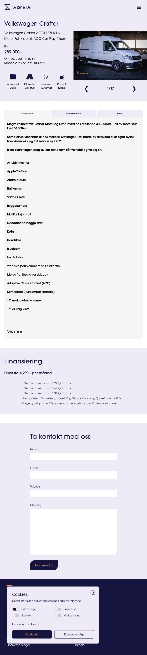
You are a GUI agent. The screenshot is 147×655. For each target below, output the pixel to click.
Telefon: (35, 486)
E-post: (34, 468)
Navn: (34, 449)
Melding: (36, 505)
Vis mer (14, 331)
